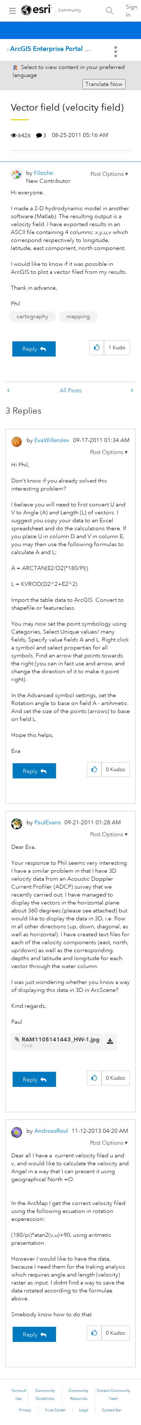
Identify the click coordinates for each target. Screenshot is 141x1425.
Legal (83, 1410)
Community (69, 10)
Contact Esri (112, 1410)
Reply (29, 349)
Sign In (131, 10)
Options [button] (116, 52)
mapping (78, 316)
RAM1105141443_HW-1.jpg (60, 1039)
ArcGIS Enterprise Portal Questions (62, 48)
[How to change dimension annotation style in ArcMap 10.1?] (9, 390)
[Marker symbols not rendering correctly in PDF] (132, 390)
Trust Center (55, 1410)
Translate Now (104, 84)
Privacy (25, 1410)
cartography (32, 316)
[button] (109, 174)
